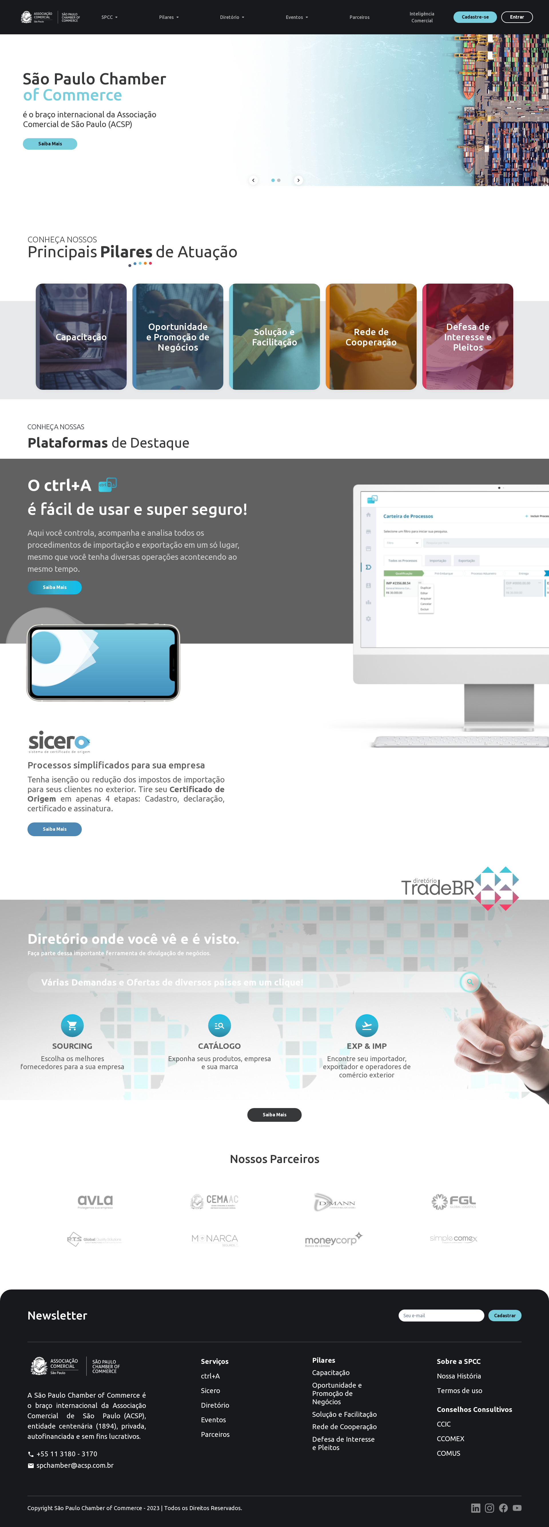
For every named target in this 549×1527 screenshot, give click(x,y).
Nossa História (459, 1376)
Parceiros (215, 1434)
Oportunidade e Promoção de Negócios (337, 1393)
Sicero (210, 1391)
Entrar (517, 16)
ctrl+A (210, 1376)
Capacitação (331, 1372)
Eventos (213, 1420)
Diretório (215, 1405)
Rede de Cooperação (344, 1427)
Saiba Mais (50, 143)
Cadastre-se (475, 16)
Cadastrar (505, 1315)
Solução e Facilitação (344, 1414)
